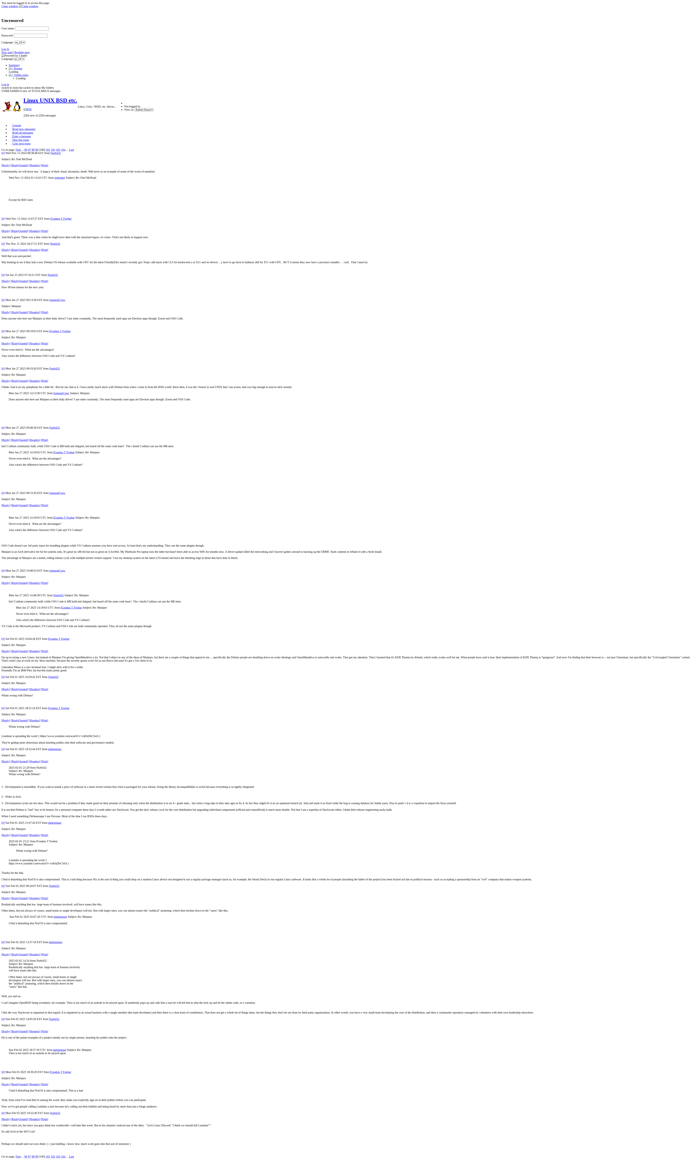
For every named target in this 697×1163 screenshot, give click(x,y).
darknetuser (54, 749)
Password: (7, 35)
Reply (5, 165)
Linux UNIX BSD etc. (50, 100)
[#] (3, 153)
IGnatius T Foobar (61, 218)
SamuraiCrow (57, 299)
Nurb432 (55, 153)
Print (44, 165)
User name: (8, 28)
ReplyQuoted (19, 165)
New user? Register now (15, 52)
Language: (7, 42)
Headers (34, 165)
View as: (129, 109)
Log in (5, 49)
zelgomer (59, 177)
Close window (10, 6)
